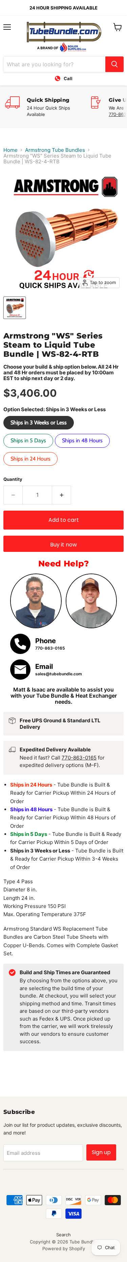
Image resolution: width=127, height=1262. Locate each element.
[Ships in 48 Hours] (83, 449)
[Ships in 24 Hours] (31, 467)
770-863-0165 (79, 757)
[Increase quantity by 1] (61, 495)
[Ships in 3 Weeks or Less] (39, 431)
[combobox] (54, 64)
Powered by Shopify (63, 1248)
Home (10, 150)
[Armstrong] (14, 308)
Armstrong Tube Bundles (55, 150)
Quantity (12, 479)
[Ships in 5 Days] (29, 449)
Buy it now (63, 544)
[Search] (114, 64)
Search (63, 1234)
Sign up (101, 1152)
